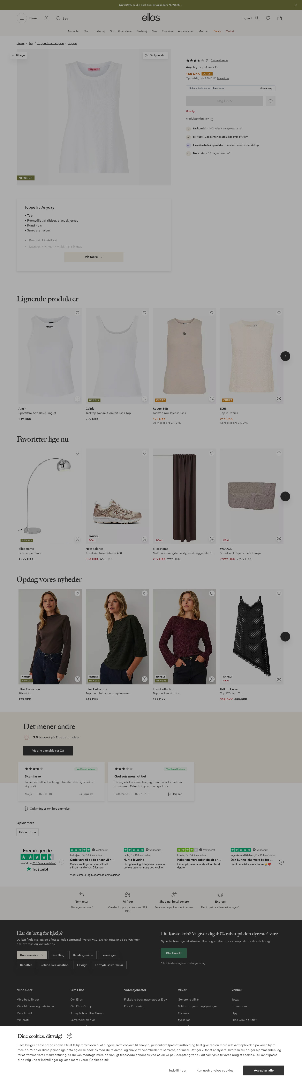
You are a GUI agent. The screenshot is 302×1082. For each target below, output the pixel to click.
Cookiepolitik (99, 1060)
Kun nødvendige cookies (214, 1070)
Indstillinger (178, 1070)
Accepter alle (264, 1070)
